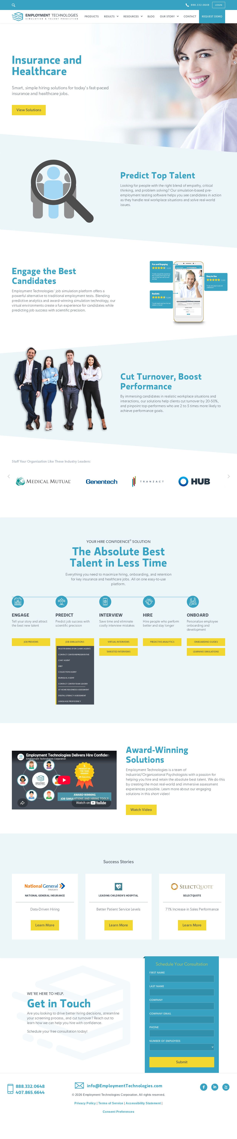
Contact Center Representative (73, 655)
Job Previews (31, 642)
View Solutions (28, 110)
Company (156, 1000)
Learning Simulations (206, 652)
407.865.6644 (30, 1092)
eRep (60, 666)
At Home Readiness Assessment (73, 690)
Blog (151, 16)
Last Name (156, 986)
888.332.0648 (30, 1086)
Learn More (44, 925)
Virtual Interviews (118, 642)
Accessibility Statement (143, 1103)
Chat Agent (64, 660)
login (218, 5)
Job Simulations (75, 642)
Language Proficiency (69, 701)
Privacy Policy (85, 1103)
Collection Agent (67, 672)
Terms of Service (110, 1103)
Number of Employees (164, 1041)
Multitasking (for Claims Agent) (74, 649)
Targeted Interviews (119, 652)
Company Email (160, 1013)
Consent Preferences (118, 1111)
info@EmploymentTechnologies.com (124, 1085)
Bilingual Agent (66, 678)
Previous (9, 477)
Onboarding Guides (206, 642)
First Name (157, 972)
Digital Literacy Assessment (72, 696)
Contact (190, 16)
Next (228, 477)
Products (92, 16)
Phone (154, 1027)
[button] (111, 16)
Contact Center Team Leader (72, 684)
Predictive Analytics (162, 642)
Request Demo (212, 16)
